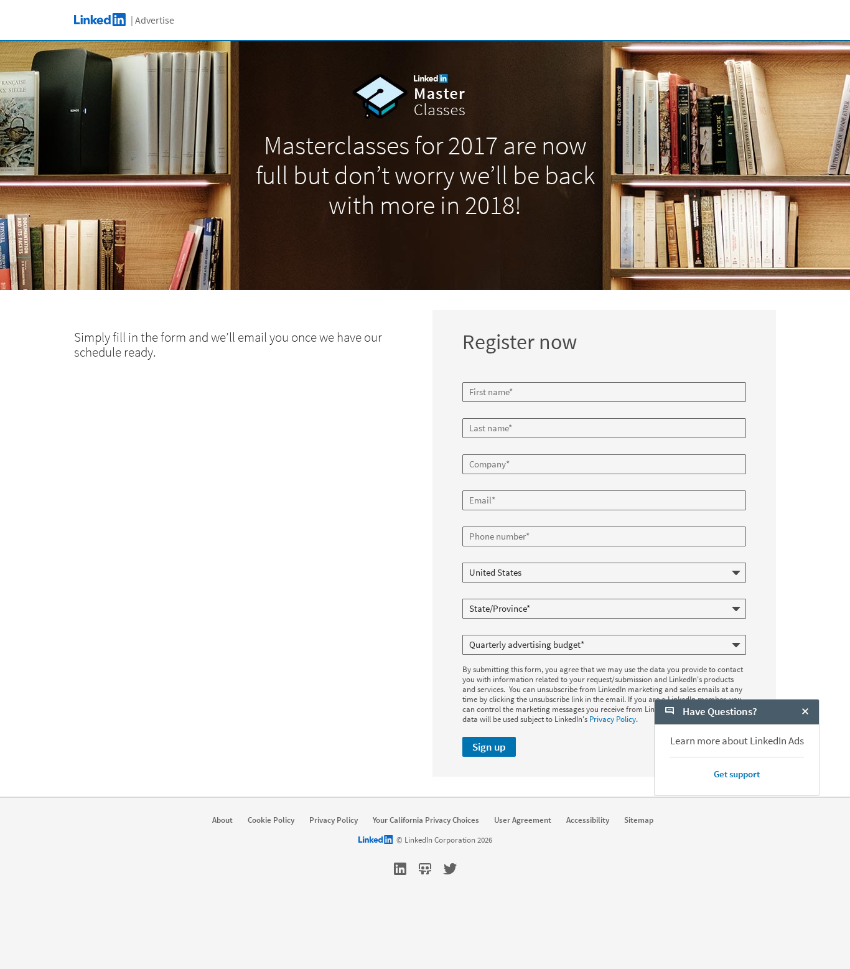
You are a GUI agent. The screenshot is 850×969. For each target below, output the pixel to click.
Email (473, 485)
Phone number (488, 522)
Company (480, 449)
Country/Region (490, 558)
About (222, 820)
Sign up (489, 747)
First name (481, 377)
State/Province (488, 594)
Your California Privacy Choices (426, 820)
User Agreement (522, 820)
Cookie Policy (271, 820)
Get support (737, 774)
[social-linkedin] (400, 868)
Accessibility (587, 820)
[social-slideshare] (425, 868)
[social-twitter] (449, 868)
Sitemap (638, 820)
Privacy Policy (612, 719)
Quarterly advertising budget (512, 630)
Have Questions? (719, 711)
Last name (481, 413)
